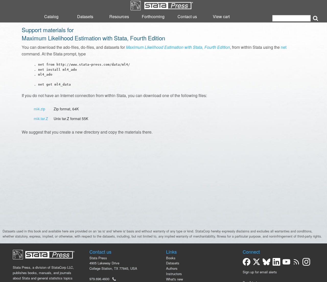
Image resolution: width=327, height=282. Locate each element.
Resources (119, 16)
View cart (221, 16)
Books (171, 257)
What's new (174, 279)
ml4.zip (39, 108)
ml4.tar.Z (41, 118)
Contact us (187, 16)
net (283, 47)
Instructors (174, 273)
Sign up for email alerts (260, 271)
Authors (172, 268)
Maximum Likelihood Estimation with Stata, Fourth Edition (178, 47)
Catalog (51, 16)
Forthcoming (153, 16)
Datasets (85, 16)
